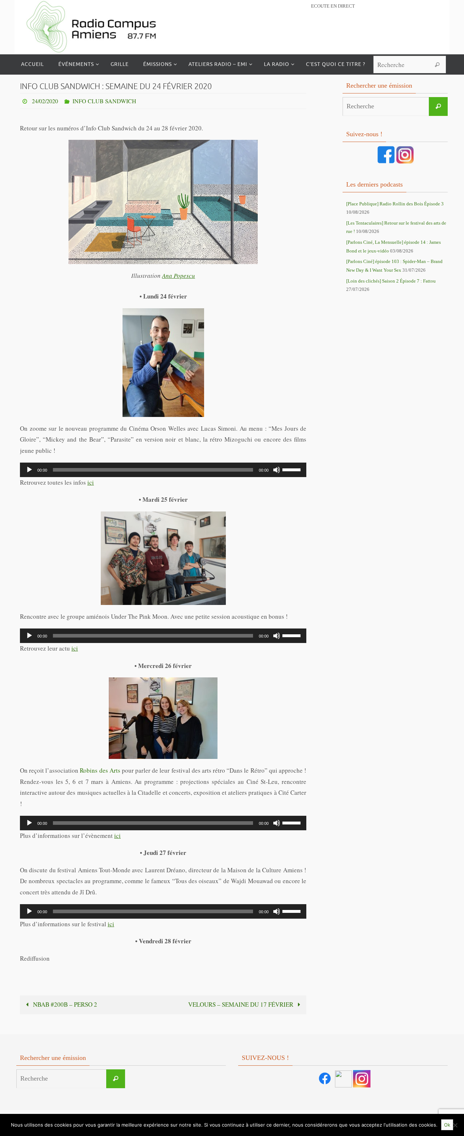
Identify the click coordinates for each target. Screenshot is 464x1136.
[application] (163, 470)
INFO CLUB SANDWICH (104, 101)
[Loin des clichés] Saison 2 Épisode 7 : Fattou (391, 281)
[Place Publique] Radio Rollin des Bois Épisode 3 (395, 203)
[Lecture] (29, 469)
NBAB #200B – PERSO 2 (64, 1004)
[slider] (292, 469)
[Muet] (276, 469)
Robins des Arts (100, 770)
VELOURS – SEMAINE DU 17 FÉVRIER (241, 1004)
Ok (447, 1125)
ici (90, 482)
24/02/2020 (45, 101)
